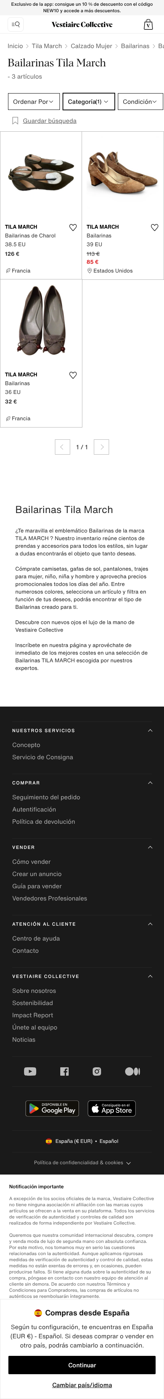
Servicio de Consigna (42, 757)
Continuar (82, 1365)
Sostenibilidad (32, 1002)
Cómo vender (31, 861)
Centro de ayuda (36, 938)
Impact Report (32, 1015)
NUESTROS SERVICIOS (43, 731)
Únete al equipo (34, 1027)
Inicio (15, 45)
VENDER (23, 847)
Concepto (26, 744)
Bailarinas (135, 45)
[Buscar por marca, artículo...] (16, 24)
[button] (148, 24)
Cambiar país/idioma (82, 1384)
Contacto (25, 950)
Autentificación (34, 809)
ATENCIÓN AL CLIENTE (44, 924)
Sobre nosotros (34, 990)
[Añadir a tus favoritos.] (72, 227)
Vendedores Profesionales (49, 898)
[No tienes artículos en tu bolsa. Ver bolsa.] (148, 24)
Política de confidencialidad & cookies (78, 1162)
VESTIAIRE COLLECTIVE (45, 976)
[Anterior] (62, 447)
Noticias (23, 1039)
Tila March (47, 45)
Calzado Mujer (91, 45)
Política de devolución (43, 821)
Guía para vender (37, 886)
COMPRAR (26, 783)
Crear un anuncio (37, 873)
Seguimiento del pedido (46, 797)
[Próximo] (101, 447)
